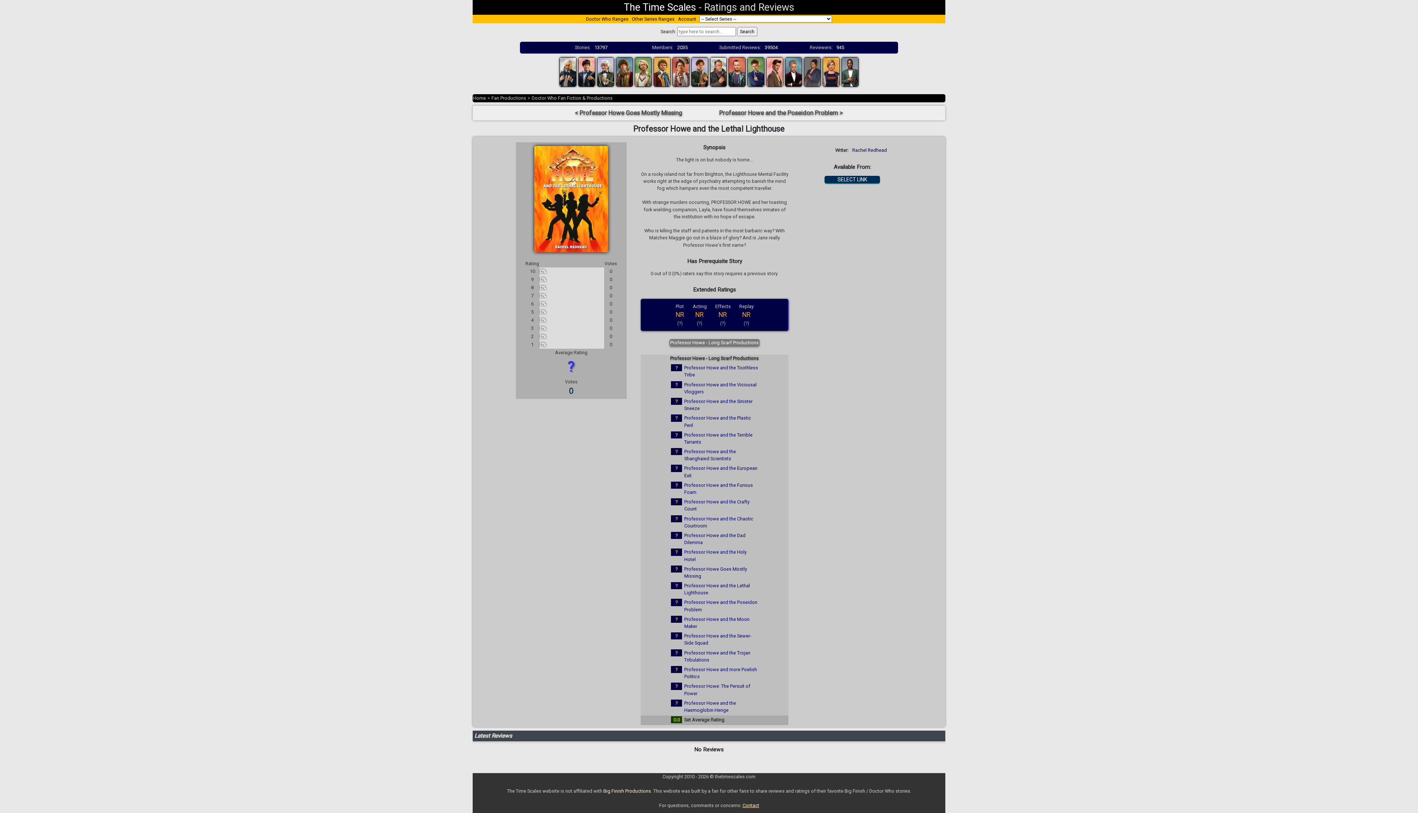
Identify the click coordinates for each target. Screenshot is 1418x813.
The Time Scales (660, 7)
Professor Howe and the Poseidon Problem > (781, 112)
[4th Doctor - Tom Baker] (624, 71)
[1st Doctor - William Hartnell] (567, 71)
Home (479, 98)
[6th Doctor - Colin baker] (662, 71)
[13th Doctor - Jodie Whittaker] (831, 71)
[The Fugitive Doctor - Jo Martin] (812, 71)
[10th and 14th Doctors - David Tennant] (755, 71)
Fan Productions (508, 98)
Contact (751, 805)
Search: (668, 31)
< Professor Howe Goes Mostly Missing (628, 112)
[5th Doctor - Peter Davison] (643, 71)
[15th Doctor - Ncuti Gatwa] (850, 71)
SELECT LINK (852, 179)
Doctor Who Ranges (607, 19)
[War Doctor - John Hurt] (718, 71)
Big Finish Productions (627, 791)
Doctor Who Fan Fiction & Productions (572, 98)
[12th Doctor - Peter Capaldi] (793, 71)
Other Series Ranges (653, 19)
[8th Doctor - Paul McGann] (699, 71)
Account (687, 19)
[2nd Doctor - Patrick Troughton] (586, 71)
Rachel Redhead (869, 150)
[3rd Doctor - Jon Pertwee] (605, 71)
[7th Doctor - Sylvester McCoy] (680, 71)
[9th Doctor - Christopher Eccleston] (737, 71)
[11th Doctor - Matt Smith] (774, 71)
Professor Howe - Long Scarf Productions (714, 342)
